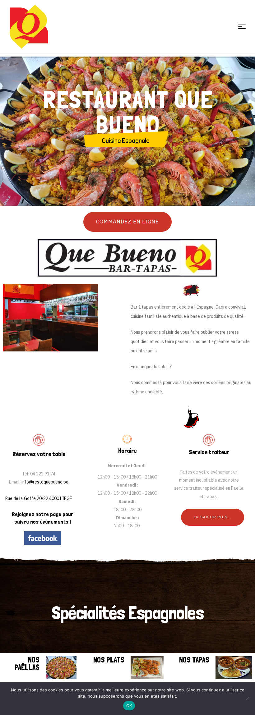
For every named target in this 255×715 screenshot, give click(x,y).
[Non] (247, 698)
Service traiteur (209, 452)
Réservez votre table (38, 454)
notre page (48, 514)
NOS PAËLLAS (27, 663)
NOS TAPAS (194, 659)
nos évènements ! (50, 521)
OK (129, 705)
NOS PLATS (108, 659)
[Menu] (242, 27)
